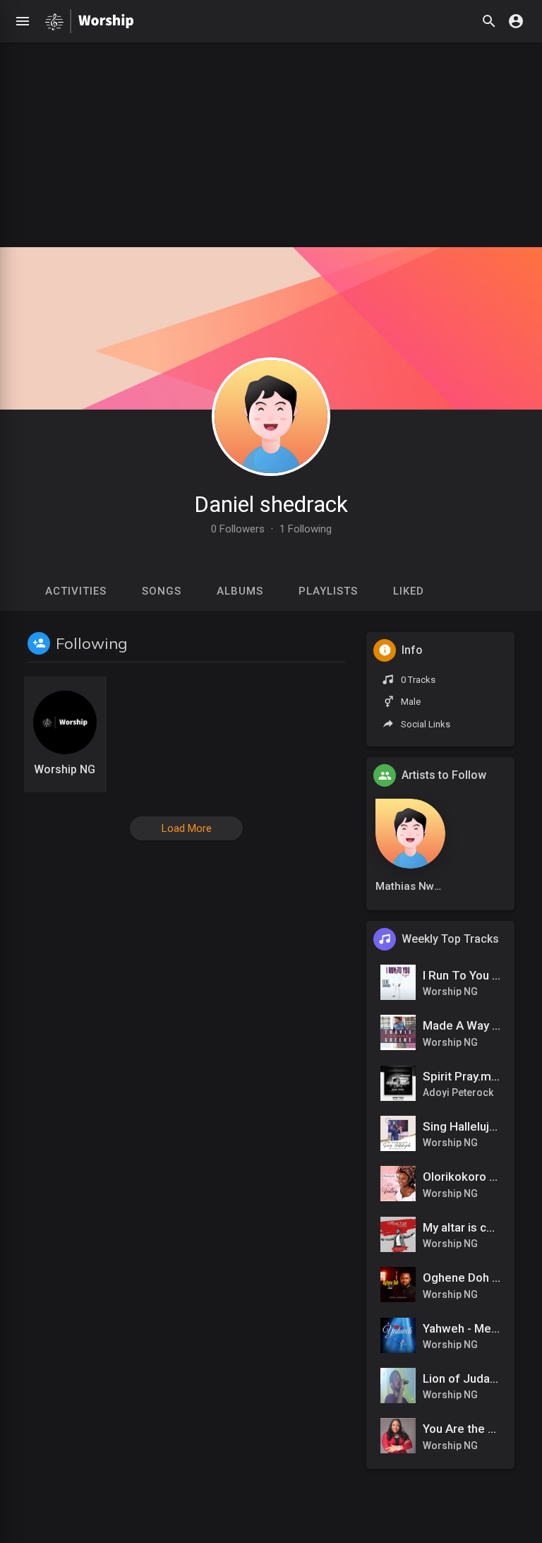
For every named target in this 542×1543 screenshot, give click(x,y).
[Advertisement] (271, 141)
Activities (76, 591)
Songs (161, 591)
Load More (187, 828)
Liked (408, 591)
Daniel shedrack (271, 504)
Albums (240, 591)
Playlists (328, 591)
